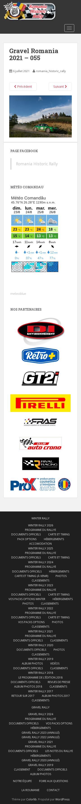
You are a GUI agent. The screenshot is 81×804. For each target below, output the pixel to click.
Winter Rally (41, 518)
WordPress (62, 799)
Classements (40, 580)
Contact (53, 790)
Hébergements (54, 539)
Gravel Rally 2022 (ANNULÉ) (40, 737)
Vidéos (54, 663)
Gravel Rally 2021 (40, 742)
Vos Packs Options (59, 723)
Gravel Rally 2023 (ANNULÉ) (40, 733)
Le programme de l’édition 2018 (40, 677)
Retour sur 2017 (22, 696)
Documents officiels (26, 534)
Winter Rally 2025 (40, 548)
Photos (61, 576)
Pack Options (26, 539)
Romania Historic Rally (37, 163)
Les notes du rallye (59, 751)
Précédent (24, 86)
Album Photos (32, 663)
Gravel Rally (41, 707)
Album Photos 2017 (56, 696)
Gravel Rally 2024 (40, 714)
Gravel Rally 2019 (40, 765)
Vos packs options (31, 622)
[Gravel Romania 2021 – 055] (40, 116)
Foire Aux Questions (53, 781)
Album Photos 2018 (28, 686)
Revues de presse (59, 682)
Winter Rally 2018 (40, 673)
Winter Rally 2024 (40, 562)
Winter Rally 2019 (40, 659)
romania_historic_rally (51, 71)
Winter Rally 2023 (40, 585)
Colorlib (31, 799)
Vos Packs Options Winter (27, 599)
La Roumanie (30, 790)
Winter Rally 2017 (40, 691)
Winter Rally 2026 (40, 525)
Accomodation (40, 544)
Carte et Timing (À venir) (31, 576)
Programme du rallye (40, 530)
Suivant (59, 86)
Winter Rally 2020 (40, 645)
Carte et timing (59, 617)
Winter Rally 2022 (40, 608)
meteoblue (18, 293)
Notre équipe (22, 781)
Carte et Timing (59, 534)
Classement (22, 769)
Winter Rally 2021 (40, 631)
